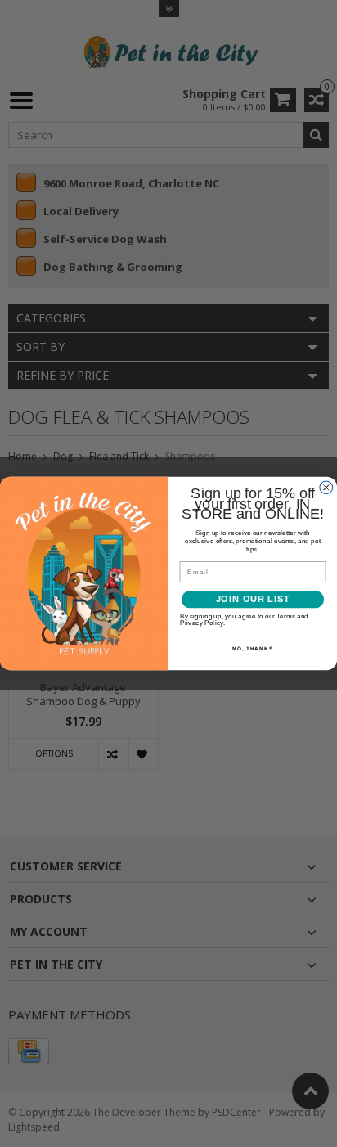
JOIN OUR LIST (253, 600)
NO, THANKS (252, 648)
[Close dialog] (326, 487)
